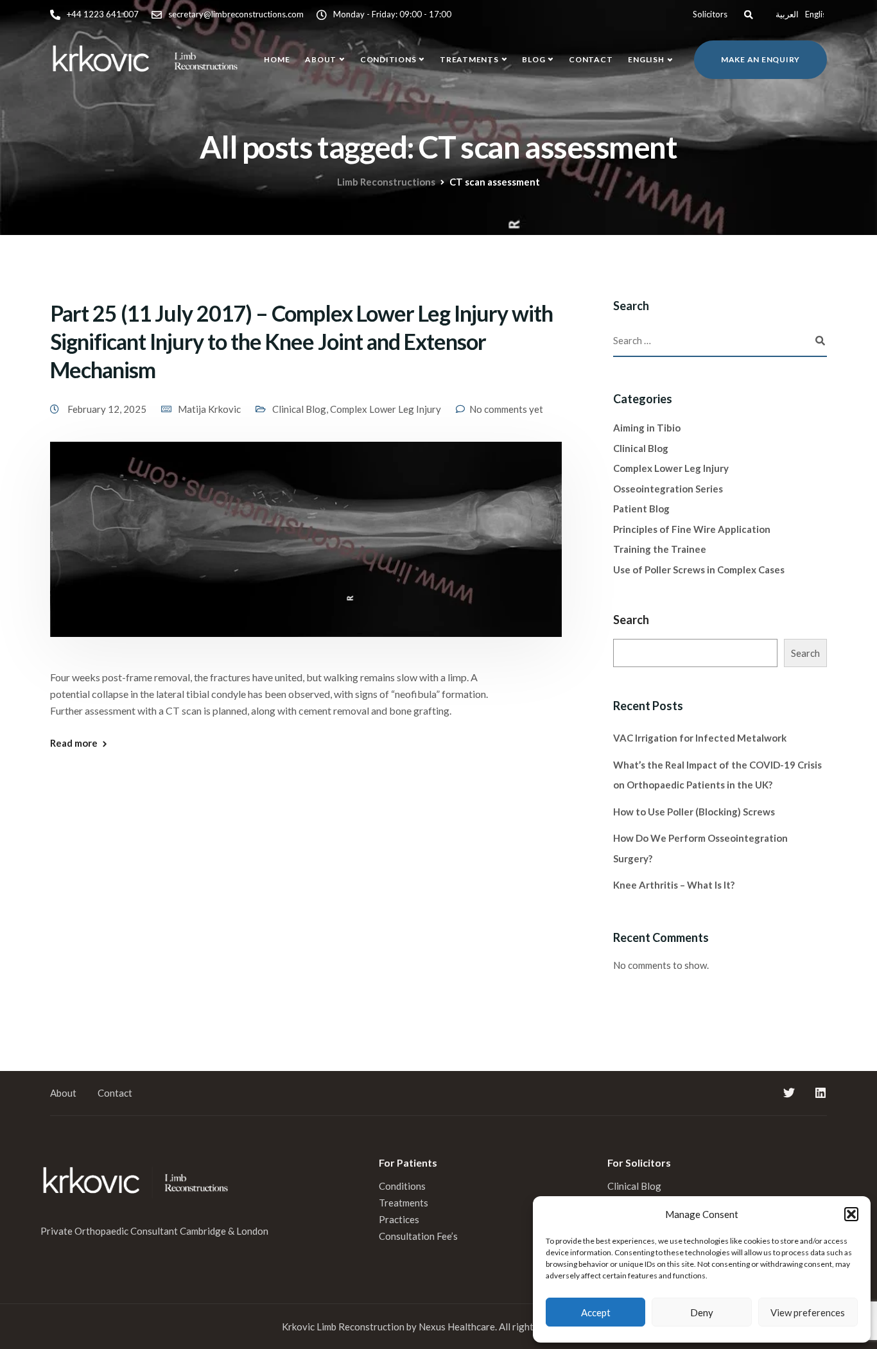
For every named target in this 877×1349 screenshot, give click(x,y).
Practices (399, 1219)
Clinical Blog (299, 409)
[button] (851, 1214)
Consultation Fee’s (419, 1236)
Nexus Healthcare (457, 1326)
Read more (74, 743)
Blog (533, 59)
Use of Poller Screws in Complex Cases (699, 569)
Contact (590, 59)
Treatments (469, 59)
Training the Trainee (659, 549)
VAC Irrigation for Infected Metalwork (699, 738)
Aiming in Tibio (647, 427)
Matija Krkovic (209, 409)
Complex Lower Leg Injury (385, 409)
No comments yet (506, 409)
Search (631, 619)
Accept (596, 1312)
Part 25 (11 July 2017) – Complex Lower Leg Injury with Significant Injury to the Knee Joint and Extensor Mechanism (301, 341)
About (320, 59)
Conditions (388, 59)
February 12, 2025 (107, 409)
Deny (701, 1312)
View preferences (807, 1312)
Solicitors (710, 14)
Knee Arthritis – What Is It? (673, 885)
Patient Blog (641, 508)
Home (277, 59)
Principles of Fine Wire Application (691, 529)
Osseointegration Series (668, 488)
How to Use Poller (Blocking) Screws (694, 811)
